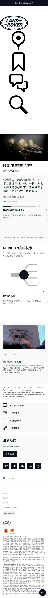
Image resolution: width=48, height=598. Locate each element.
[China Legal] (12, 533)
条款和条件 (6, 498)
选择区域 (5, 493)
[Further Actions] (42, 592)
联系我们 (5, 503)
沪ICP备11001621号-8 (10, 507)
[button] (24, 7)
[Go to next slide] (43, 206)
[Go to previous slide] (39, 206)
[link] (24, 41)
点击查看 (29, 3)
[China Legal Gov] (6, 533)
